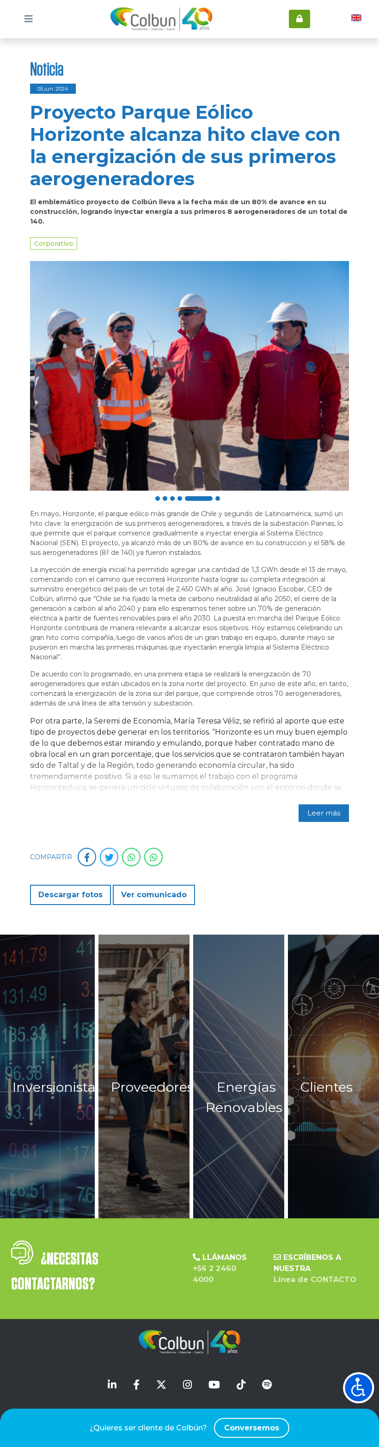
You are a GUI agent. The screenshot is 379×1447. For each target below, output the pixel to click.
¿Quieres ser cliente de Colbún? (184, 1427)
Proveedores (152, 1087)
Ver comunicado (154, 894)
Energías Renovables (244, 1097)
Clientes (326, 1087)
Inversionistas (57, 1087)
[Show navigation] (358, 1388)
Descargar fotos (70, 894)
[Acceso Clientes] (299, 19)
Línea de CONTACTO (315, 1279)
